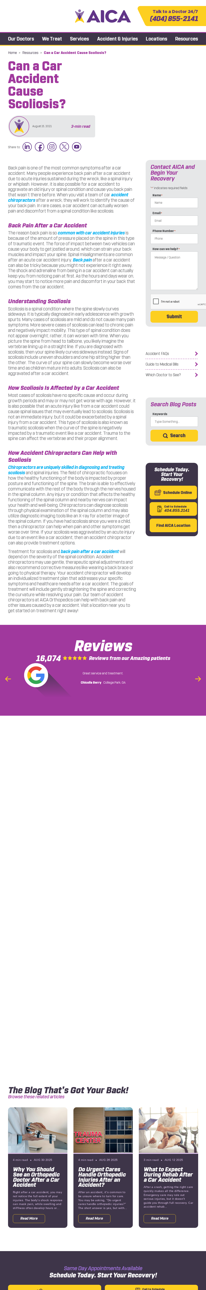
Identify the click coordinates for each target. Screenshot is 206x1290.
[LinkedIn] (27, 147)
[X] (64, 147)
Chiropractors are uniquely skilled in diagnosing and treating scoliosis (66, 470)
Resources (186, 39)
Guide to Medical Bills (162, 364)
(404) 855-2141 (174, 16)
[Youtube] (76, 147)
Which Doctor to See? (163, 375)
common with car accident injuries (91, 233)
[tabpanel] (37, 1167)
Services (79, 39)
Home (12, 53)
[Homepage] (103, 16)
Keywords (159, 414)
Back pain (82, 260)
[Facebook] (39, 147)
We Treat (52, 39)
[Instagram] (52, 147)
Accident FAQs (157, 353)
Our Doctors (21, 39)
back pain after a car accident (90, 551)
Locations (156, 39)
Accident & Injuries (117, 39)
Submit (174, 316)
